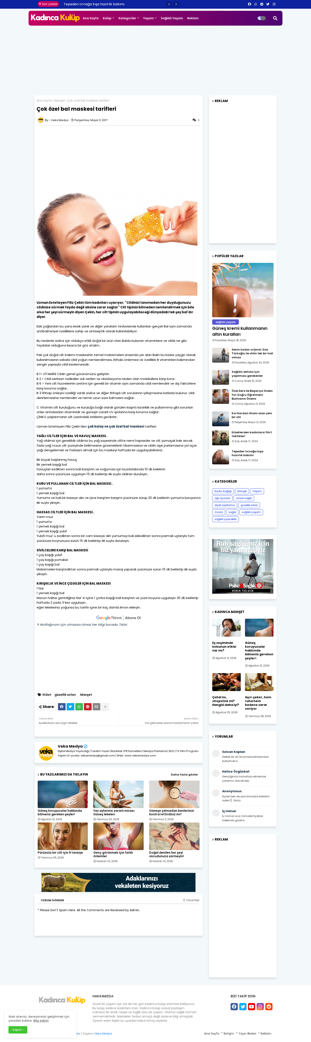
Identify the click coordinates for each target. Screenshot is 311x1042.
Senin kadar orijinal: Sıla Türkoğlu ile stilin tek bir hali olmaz (252, 353)
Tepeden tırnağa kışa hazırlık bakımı (94, 4)
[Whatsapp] (79, 706)
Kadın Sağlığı (223, 491)
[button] (169, 4)
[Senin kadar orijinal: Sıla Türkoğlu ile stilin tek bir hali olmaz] (220, 355)
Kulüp (107, 18)
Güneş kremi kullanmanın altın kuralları (239, 331)
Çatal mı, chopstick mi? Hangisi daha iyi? (225, 701)
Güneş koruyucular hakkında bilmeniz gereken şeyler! (60, 812)
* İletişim (227, 1033)
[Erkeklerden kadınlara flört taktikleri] (220, 438)
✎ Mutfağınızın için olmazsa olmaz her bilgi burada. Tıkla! (82, 624)
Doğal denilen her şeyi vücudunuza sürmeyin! (166, 854)
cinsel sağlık (244, 498)
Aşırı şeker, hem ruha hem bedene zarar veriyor (258, 703)
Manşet (59, 101)
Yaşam (148, 18)
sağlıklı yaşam (251, 512)
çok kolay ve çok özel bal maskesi (116, 426)
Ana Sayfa (91, 18)
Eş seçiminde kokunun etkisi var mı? (224, 647)
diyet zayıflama (225, 505)
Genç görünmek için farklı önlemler (113, 854)
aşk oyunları (222, 498)
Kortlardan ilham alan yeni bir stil (252, 415)
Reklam (193, 18)
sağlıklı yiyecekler (226, 519)
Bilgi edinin (41, 1021)
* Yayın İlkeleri (246, 1033)
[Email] (96, 706)
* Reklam (264, 1033)
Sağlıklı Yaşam (172, 18)
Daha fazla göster (184, 775)
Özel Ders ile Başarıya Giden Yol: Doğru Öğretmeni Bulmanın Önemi (252, 394)
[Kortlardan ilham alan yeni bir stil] (220, 418)
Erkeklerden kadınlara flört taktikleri (252, 434)
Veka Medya (70, 746)
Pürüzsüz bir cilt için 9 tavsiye (60, 852)
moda (219, 512)
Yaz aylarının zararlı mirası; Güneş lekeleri (114, 812)
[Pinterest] (88, 706)
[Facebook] (62, 706)
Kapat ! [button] (18, 1030)
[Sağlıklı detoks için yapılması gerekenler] (220, 377)
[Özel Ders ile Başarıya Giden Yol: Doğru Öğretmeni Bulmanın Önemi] (220, 396)
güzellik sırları (65, 695)
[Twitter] (70, 706)
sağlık (232, 512)
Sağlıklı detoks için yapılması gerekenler (247, 374)
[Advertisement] (155, 59)
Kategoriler (127, 18)
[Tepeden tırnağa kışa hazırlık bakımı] (220, 457)
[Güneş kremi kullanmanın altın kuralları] (243, 290)
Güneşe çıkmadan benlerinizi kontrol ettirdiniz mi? (171, 812)
